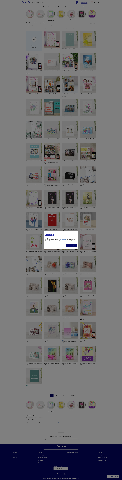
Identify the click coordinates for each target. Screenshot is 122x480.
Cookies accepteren (71, 245)
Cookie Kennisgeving (62, 239)
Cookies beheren (60, 245)
